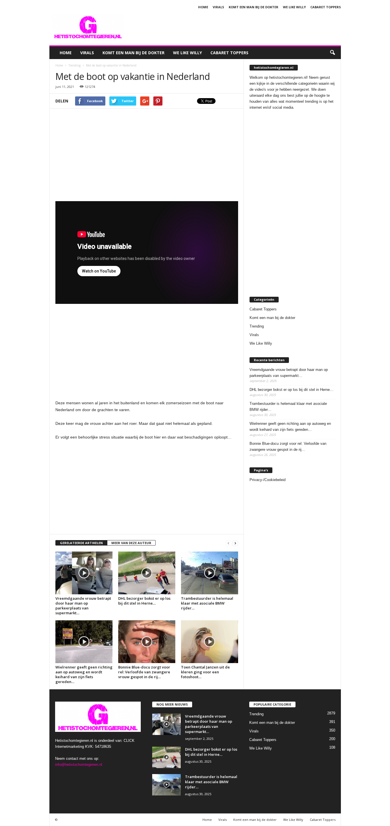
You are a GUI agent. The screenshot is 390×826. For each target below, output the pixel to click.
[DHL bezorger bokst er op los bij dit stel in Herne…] (146, 573)
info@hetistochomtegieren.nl (78, 764)
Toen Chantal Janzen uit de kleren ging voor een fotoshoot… (205, 672)
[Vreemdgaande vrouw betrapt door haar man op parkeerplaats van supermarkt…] (83, 573)
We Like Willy (294, 7)
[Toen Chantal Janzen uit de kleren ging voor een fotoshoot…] (209, 641)
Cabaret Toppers (325, 7)
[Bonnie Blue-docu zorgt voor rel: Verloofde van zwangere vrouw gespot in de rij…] (146, 641)
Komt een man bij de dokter (253, 7)
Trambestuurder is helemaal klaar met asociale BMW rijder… (207, 603)
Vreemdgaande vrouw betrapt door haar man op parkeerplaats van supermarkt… (83, 605)
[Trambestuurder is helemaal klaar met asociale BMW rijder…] (209, 573)
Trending (257, 326)
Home (203, 7)
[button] (332, 53)
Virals (218, 7)
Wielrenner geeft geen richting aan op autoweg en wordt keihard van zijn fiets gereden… (83, 674)
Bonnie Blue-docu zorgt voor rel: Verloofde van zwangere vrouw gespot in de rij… (144, 672)
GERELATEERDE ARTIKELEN (81, 543)
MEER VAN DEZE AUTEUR (131, 543)
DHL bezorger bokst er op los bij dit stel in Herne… (144, 601)
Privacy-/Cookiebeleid (268, 480)
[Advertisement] (237, 27)
